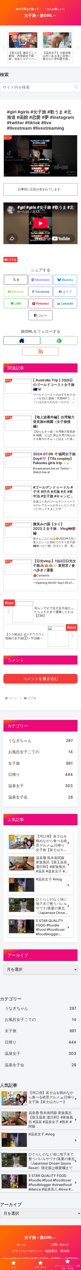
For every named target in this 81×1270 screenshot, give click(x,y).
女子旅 (12, 259)
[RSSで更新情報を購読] (40, 351)
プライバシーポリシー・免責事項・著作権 (40, 1251)
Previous (3, 47)
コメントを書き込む (40, 678)
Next (78, 47)
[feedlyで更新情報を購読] (59, 340)
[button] (76, 87)
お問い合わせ (60, 1244)
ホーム (21, 1244)
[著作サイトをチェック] (21, 340)
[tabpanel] (23, 46)
